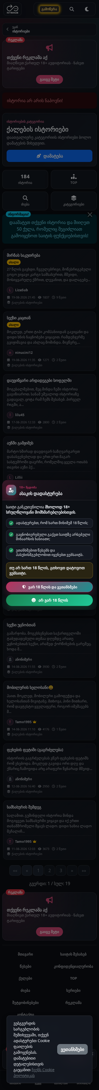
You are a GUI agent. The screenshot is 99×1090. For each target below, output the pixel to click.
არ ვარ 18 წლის (53, 600)
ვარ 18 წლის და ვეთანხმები (52, 586)
